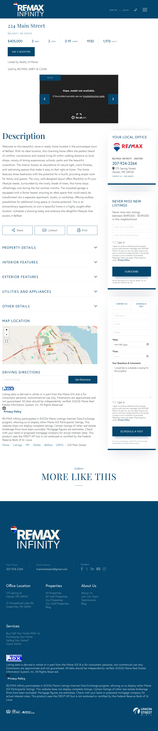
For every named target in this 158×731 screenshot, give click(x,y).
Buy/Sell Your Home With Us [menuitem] (23, 633)
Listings (17, 445)
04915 (60, 445)
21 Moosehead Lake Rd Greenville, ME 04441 (19, 604)
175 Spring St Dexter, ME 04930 (17, 594)
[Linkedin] (92, 569)
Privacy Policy (12, 411)
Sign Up (113, 10)
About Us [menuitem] (87, 593)
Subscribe (132, 271)
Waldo (37, 445)
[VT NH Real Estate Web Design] (142, 712)
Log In (125, 10)
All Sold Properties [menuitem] (56, 596)
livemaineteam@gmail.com (51, 569)
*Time (115, 351)
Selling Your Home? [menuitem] (17, 640)
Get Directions (83, 379)
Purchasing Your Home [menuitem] (19, 637)
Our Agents (129, 176)
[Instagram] (104, 569)
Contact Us (117, 176)
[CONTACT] (21, 51)
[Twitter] (86, 569)
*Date (115, 339)
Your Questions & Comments (126, 363)
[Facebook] (82, 569)
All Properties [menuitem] (54, 593)
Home (5, 445)
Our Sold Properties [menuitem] (57, 603)
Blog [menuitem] (48, 607)
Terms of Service (130, 443)
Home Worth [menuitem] (13, 644)
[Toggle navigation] (145, 9)
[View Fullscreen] (6, 341)
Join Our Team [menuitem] (89, 596)
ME (27, 445)
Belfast (48, 445)
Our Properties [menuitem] (54, 600)
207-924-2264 (124, 163)
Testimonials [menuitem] (88, 600)
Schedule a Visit (141, 305)
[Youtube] (98, 569)
